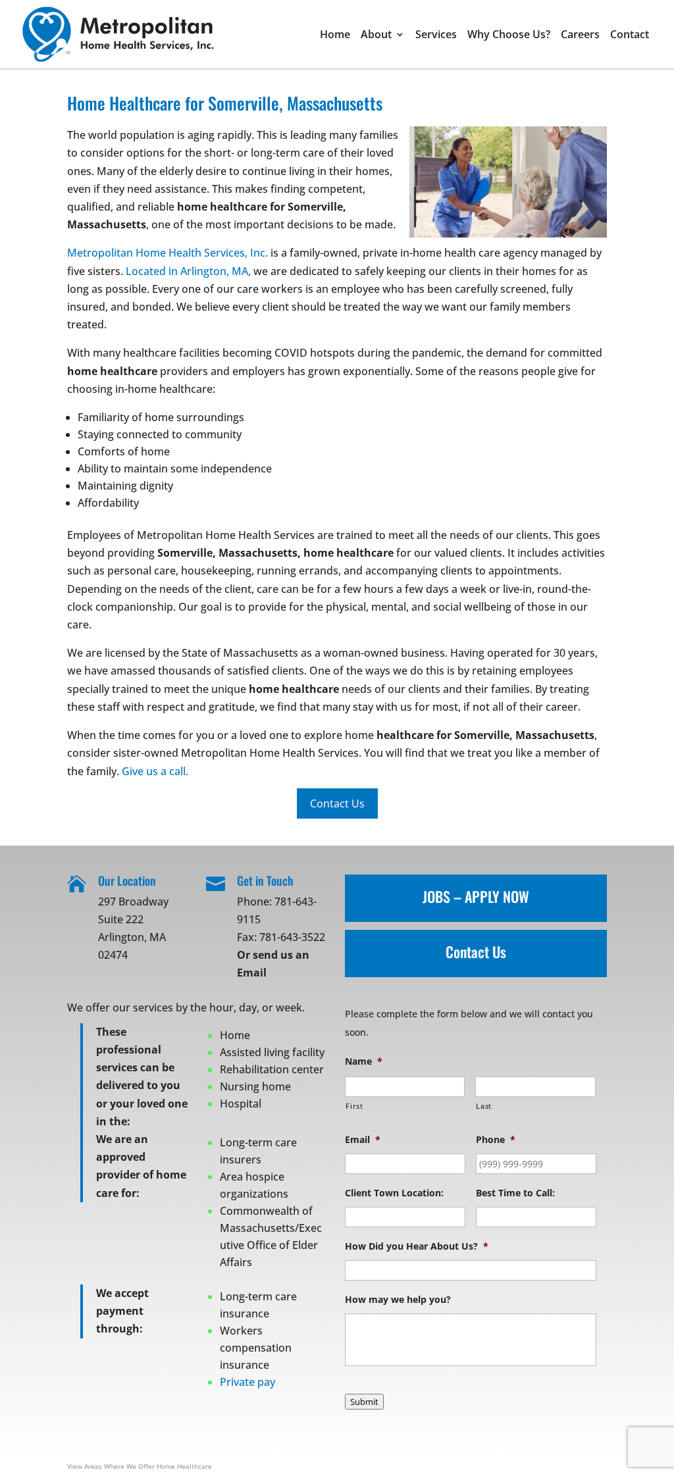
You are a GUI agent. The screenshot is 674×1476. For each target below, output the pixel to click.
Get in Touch (265, 880)
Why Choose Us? (508, 35)
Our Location (127, 880)
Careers (580, 35)
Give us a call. (155, 771)
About (376, 35)
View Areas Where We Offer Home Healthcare (139, 1466)
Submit (364, 1402)
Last (484, 1106)
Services (436, 35)
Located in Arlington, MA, (188, 271)
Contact (629, 35)
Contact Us (476, 951)
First (354, 1106)
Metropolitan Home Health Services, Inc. (167, 252)
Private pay (247, 1382)
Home (335, 35)
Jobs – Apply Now (476, 896)
